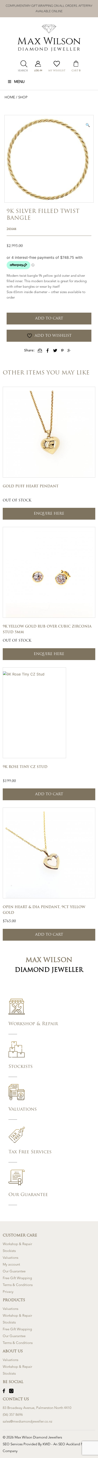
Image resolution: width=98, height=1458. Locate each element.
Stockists (9, 1251)
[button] (87, 125)
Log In (38, 70)
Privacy (8, 1291)
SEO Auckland (69, 1444)
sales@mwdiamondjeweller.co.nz (27, 1421)
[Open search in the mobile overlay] (23, 63)
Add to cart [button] (49, 794)
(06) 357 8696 (13, 1414)
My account (11, 1264)
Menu (19, 82)
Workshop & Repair (17, 1244)
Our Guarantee (14, 1271)
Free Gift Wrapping (17, 1278)
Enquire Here (49, 514)
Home (10, 97)
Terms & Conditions (18, 1285)
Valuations (10, 1257)
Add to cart (49, 318)
